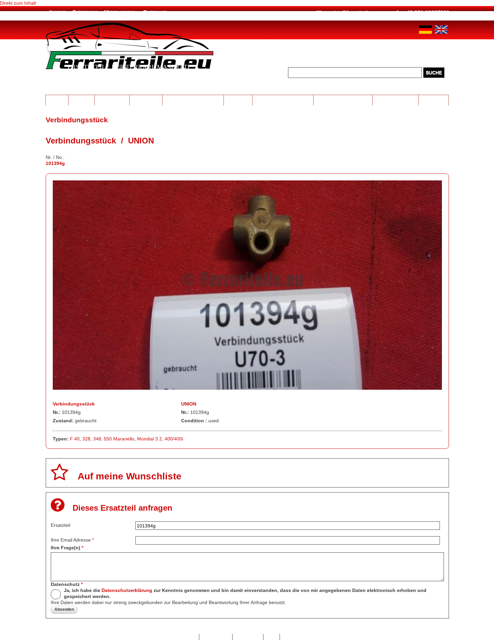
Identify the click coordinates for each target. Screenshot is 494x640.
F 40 (75, 438)
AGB (272, 637)
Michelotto (146, 100)
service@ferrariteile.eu (351, 12)
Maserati (81, 100)
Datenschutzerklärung (126, 590)
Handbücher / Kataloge (343, 100)
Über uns (87, 12)
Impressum (248, 637)
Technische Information (283, 100)
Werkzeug (238, 100)
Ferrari (57, 100)
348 (97, 438)
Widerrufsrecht (299, 637)
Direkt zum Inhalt (18, 3)
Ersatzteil (60, 525)
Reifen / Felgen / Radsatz (193, 100)
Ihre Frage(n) (67, 547)
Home (59, 12)
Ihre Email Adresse (72, 540)
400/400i (174, 438)
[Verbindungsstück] (247, 388)
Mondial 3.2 (149, 438)
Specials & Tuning (395, 100)
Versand (157, 12)
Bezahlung (122, 12)
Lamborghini (112, 100)
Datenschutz (67, 584)
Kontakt (187, 637)
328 (86, 438)
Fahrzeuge (434, 100)
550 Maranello (119, 438)
